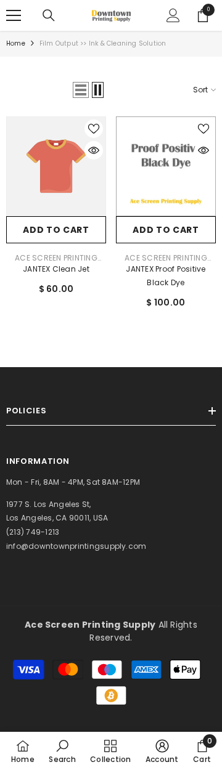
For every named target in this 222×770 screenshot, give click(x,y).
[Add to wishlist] (93, 129)
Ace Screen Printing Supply (56, 261)
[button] (81, 90)
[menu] (13, 15)
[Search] (48, 15)
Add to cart (56, 230)
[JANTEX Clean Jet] (56, 166)
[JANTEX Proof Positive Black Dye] (166, 166)
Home (15, 43)
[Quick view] (93, 150)
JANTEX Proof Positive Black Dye (165, 276)
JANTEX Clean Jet (56, 269)
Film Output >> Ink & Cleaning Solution (102, 43)
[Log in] (173, 15)
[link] (61, 751)
